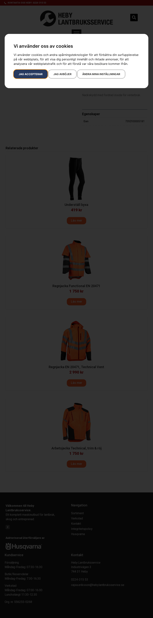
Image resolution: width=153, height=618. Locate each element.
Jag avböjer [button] (62, 74)
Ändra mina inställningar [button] (101, 74)
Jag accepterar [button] (31, 74)
